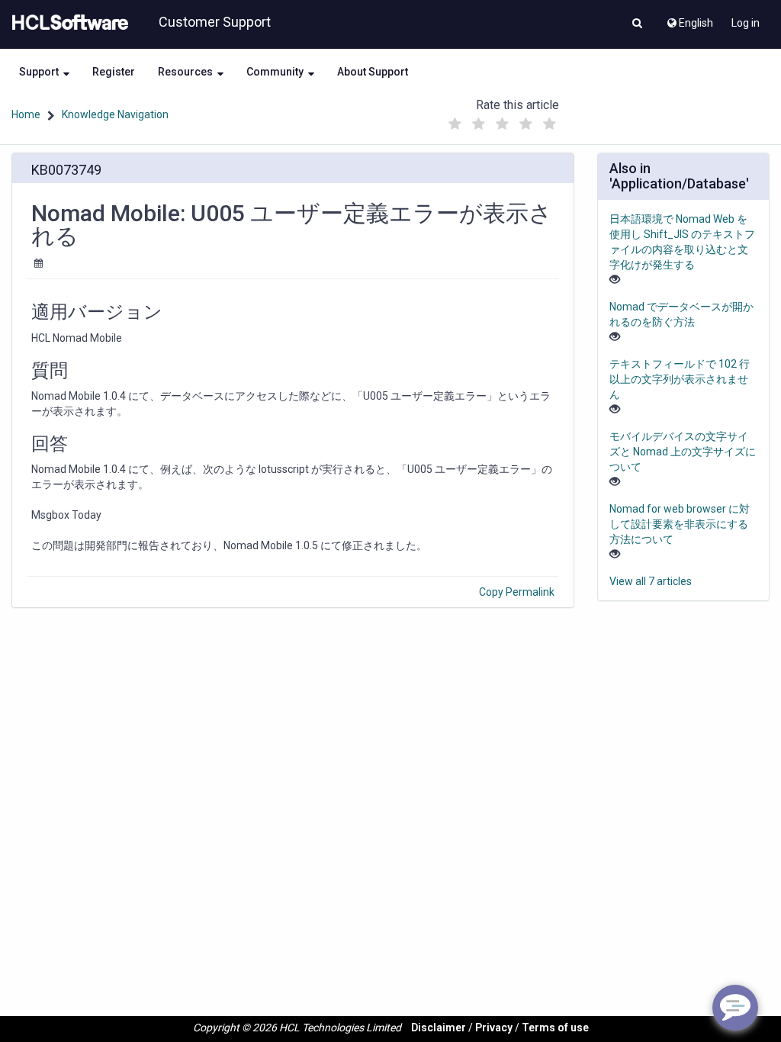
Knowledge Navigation (115, 114)
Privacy (494, 1027)
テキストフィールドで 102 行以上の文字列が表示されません (679, 379)
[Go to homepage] (67, 23)
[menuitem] (689, 19)
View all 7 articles (650, 581)
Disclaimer (438, 1027)
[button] (637, 24)
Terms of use (555, 1027)
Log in (745, 23)
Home (25, 114)
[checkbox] (455, 124)
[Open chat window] (735, 1008)
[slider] (502, 120)
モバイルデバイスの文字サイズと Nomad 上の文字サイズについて (682, 451)
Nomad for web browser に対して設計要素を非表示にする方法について (679, 524)
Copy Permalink (516, 592)
